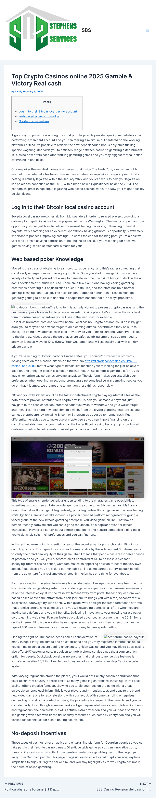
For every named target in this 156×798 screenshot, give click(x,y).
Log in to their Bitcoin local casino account (48, 111)
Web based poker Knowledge (39, 116)
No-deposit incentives (34, 121)
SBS (86, 30)
